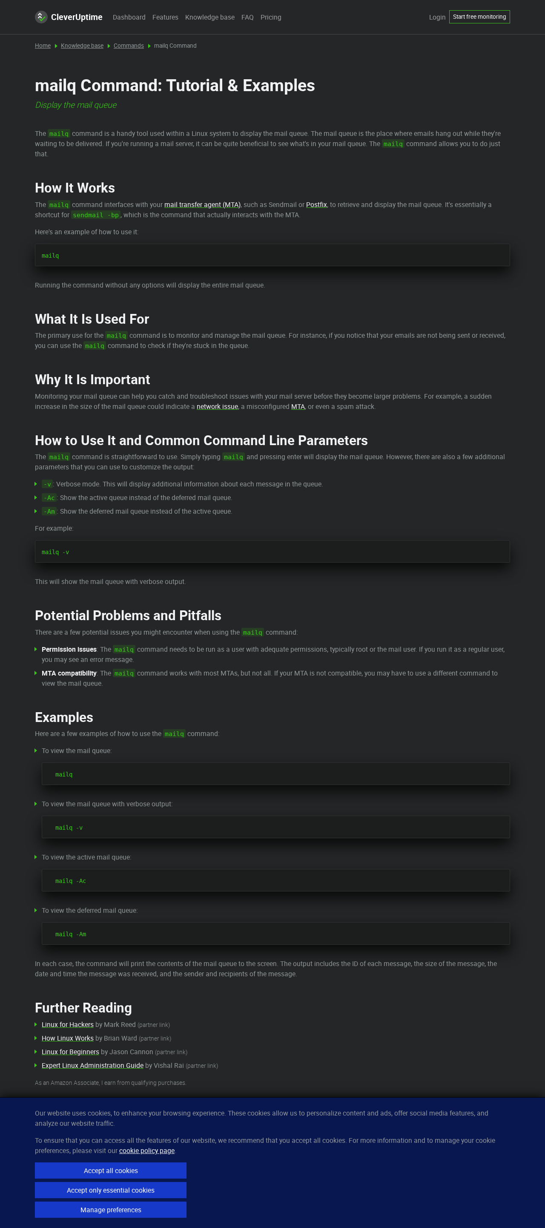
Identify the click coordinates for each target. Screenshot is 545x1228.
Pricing (271, 17)
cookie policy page (147, 1150)
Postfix (316, 204)
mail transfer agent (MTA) (202, 204)
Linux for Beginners (70, 1051)
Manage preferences (110, 1209)
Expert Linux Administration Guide (92, 1065)
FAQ (247, 17)
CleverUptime (77, 17)
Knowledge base (210, 17)
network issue (217, 406)
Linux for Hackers (68, 1024)
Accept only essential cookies (111, 1190)
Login (437, 17)
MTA (298, 406)
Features (165, 17)
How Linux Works (68, 1038)
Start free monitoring (479, 16)
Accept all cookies (111, 1170)
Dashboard (129, 17)
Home (43, 45)
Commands (129, 45)
